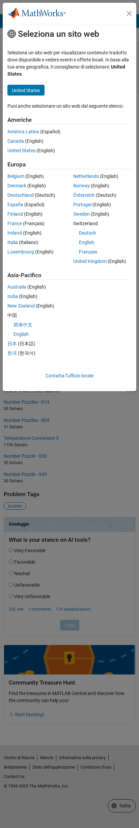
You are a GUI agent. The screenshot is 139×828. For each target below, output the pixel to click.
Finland (15, 214)
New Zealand (21, 306)
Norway (81, 185)
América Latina (23, 131)
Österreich (84, 195)
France (14, 223)
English (86, 242)
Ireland (14, 233)
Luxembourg (20, 252)
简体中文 (22, 324)
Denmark (16, 185)
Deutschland (20, 195)
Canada (15, 141)
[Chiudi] (129, 13)
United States (21, 150)
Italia (12, 242)
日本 (12, 343)
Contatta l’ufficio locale (69, 375)
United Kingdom (90, 261)
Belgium (15, 176)
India (12, 296)
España (15, 204)
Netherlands (86, 176)
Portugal (82, 204)
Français (88, 252)
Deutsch (87, 233)
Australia (16, 287)
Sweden (81, 214)
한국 (12, 353)
